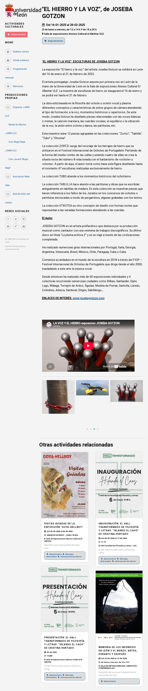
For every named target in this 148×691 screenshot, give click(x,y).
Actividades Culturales (14, 25)
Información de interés (71, 557)
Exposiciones (55, 40)
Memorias (17, 86)
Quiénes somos (20, 51)
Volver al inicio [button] (18, 34)
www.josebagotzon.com (88, 298)
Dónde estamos (20, 60)
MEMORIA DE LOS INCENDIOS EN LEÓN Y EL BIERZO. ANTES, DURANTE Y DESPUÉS (118, 650)
